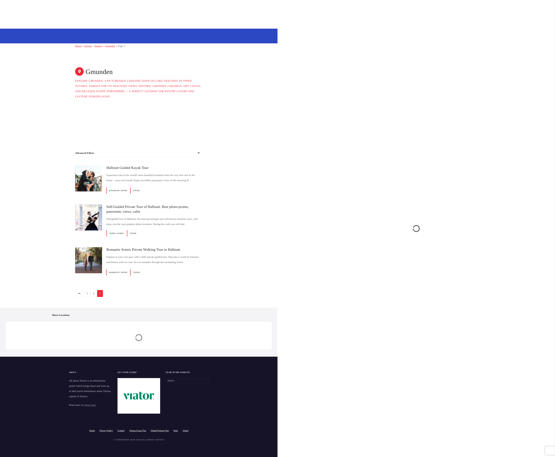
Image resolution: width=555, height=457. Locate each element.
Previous (79, 293)
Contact (121, 430)
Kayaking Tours (118, 190)
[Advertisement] (138, 120)
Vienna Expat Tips (137, 430)
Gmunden (110, 46)
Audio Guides (116, 233)
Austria (98, 46)
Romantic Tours (118, 272)
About (185, 430)
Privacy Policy (106, 430)
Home (78, 46)
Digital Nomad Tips (160, 430)
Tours (136, 190)
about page (90, 405)
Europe (88, 46)
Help (175, 430)
